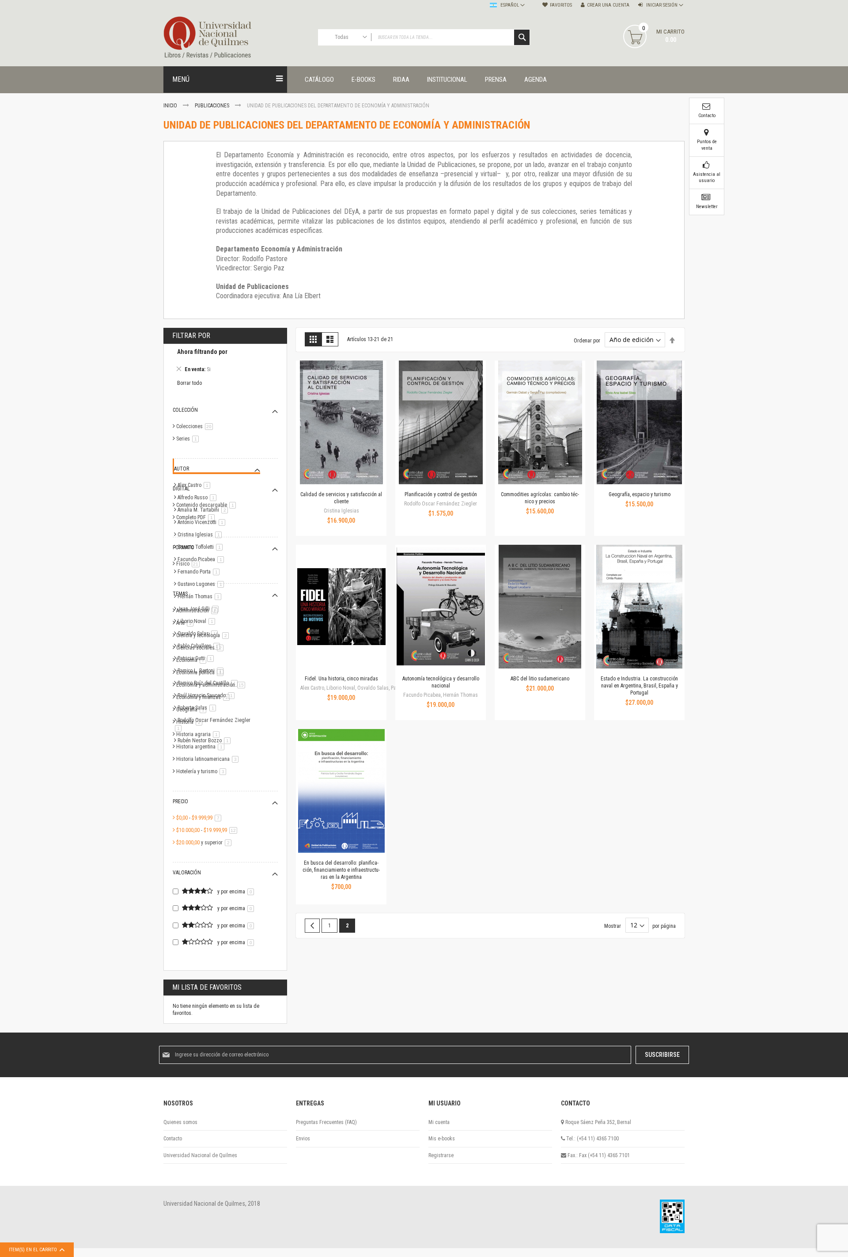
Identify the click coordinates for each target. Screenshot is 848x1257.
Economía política (201, 672)
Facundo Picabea (202, 559)
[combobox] (424, 37)
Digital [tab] (181, 489)
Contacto (172, 1138)
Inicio (170, 106)
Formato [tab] (183, 547)
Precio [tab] (180, 801)
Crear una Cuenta (608, 5)
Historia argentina (201, 747)
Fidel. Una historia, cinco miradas (341, 679)
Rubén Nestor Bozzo (206, 740)
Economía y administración (212, 685)
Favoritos (561, 5)
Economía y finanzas (204, 697)
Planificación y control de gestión (441, 494)
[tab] (225, 362)
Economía (192, 660)
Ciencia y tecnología (204, 635)
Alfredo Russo (199, 497)
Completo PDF (197, 517)
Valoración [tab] (187, 873)
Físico (189, 564)
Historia (190, 722)
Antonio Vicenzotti (203, 522)
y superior (205, 842)
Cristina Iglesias (201, 535)
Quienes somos (180, 1122)
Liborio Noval (198, 621)
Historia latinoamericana (209, 759)
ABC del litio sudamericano (540, 679)
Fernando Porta (200, 572)
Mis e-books (441, 1138)
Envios (303, 1138)
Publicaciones (213, 106)
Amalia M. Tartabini (204, 510)
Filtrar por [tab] (191, 335)
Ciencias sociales (201, 648)
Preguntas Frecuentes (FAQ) (326, 1122)
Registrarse (441, 1155)
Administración (198, 611)
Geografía (192, 709)
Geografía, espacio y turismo (639, 494)
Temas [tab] (180, 594)
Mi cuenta (439, 1122)
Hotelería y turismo (202, 771)
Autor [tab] (181, 469)
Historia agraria (199, 734)
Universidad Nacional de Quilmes (200, 1155)
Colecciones (196, 426)
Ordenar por (587, 340)
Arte (186, 623)
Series (189, 439)
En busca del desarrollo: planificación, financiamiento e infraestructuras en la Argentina (341, 870)
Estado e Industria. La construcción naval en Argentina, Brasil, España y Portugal (639, 686)
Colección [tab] (185, 410)
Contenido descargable (207, 505)
